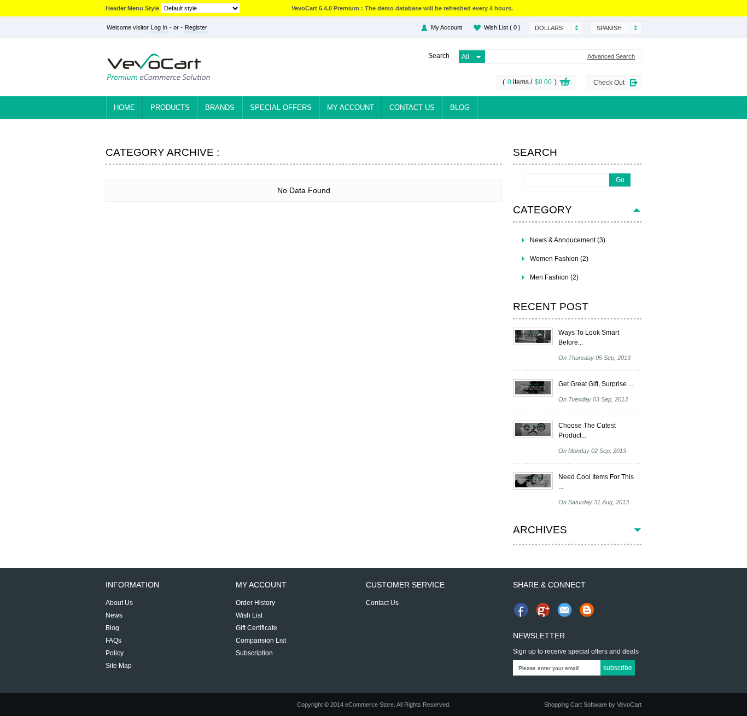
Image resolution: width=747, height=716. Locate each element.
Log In (159, 27)
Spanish (609, 28)
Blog (460, 107)
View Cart (564, 83)
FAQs (113, 640)
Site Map (119, 666)
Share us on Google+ (543, 610)
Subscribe (617, 668)
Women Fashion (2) (559, 259)
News (114, 615)
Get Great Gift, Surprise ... (595, 384)
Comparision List (261, 640)
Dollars (549, 28)
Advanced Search (611, 57)
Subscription (254, 653)
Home (124, 107)
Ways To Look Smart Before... (588, 337)
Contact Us (412, 107)
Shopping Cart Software (575, 704)
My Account (446, 27)
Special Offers (281, 107)
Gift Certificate (256, 628)
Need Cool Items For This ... (596, 482)
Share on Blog (587, 610)
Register (196, 27)
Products (170, 107)
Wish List (502, 27)
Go (620, 180)
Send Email (565, 610)
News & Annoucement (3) (567, 240)
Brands (220, 107)
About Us (119, 603)
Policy (115, 653)
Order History (255, 603)
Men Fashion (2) (554, 277)
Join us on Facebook (521, 610)
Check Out (609, 82)
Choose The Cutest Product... (587, 430)
